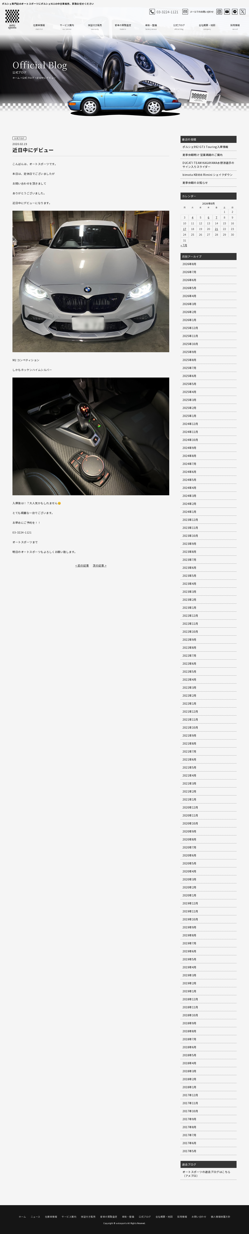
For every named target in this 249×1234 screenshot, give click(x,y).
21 (216, 229)
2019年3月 (189, 975)
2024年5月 (189, 480)
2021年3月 (189, 783)
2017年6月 (189, 1143)
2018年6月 (189, 1047)
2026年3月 (189, 304)
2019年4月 (189, 967)
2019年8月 (189, 935)
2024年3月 (189, 496)
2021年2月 (189, 791)
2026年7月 (189, 272)
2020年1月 (189, 895)
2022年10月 (190, 631)
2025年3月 (189, 400)
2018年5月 (189, 1055)
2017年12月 (190, 1095)
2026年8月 (189, 264)
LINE (235, 12)
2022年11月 (190, 623)
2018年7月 (189, 1039)
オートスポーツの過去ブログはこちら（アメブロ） (206, 1174)
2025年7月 (189, 368)
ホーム (16, 77)
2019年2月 (189, 983)
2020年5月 (189, 863)
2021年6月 (189, 759)
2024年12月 (190, 424)
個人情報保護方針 (220, 1216)
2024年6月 (189, 472)
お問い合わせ (199, 1216)
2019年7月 (189, 943)
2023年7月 (189, 560)
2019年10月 (190, 919)
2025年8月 (189, 360)
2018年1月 (189, 1087)
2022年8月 (189, 647)
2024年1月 (189, 512)
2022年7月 (189, 655)
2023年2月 (189, 600)
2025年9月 (189, 352)
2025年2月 (189, 408)
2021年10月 (190, 727)
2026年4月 (189, 296)
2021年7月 (189, 751)
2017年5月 (189, 1151)
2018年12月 (190, 999)
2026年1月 (189, 320)
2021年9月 (189, 735)
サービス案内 (67, 26)
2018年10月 (190, 1015)
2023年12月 (190, 520)
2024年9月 (189, 448)
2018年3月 (189, 1071)
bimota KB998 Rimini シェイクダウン (207, 175)
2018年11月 (190, 1007)
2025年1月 (189, 416)
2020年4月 (189, 871)
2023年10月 (190, 536)
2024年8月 (189, 456)
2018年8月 (189, 1031)
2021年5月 (189, 767)
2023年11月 (190, 528)
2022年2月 (189, 695)
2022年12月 (190, 615)
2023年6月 (189, 568)
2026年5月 (189, 288)
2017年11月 (190, 1103)
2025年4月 (189, 392)
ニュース (35, 1216)
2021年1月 (189, 799)
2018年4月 (189, 1063)
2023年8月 (189, 552)
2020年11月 (190, 815)
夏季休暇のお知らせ (195, 183)
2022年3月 (189, 687)
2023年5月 (189, 576)
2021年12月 (190, 711)
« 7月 (184, 245)
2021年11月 (190, 719)
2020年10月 (190, 823)
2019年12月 (190, 903)
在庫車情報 (39, 26)
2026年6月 (189, 280)
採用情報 (235, 26)
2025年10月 (190, 344)
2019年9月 (189, 927)
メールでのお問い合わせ (201, 11)
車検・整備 (151, 26)
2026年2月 (189, 312)
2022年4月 (189, 679)
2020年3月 (189, 879)
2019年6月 (189, 951)
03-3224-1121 (167, 11)
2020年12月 (190, 807)
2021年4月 (189, 775)
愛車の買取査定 (123, 26)
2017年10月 (190, 1111)
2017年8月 (189, 1127)
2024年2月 (189, 504)
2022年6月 (189, 663)
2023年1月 (189, 607)
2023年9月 (189, 544)
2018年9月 (189, 1023)
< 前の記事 (82, 565)
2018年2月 (189, 1079)
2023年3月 (189, 592)
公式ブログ (179, 26)
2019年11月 (190, 911)
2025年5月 (189, 384)
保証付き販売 (95, 26)
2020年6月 (189, 855)
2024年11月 (190, 432)
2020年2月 (189, 887)
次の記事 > (99, 565)
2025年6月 (189, 376)
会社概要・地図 (207, 26)
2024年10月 (190, 440)
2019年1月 (189, 991)
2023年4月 (189, 584)
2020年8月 (189, 839)
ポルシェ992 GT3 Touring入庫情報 (205, 147)
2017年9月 (189, 1119)
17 (184, 229)
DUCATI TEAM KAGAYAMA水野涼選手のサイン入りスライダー (208, 165)
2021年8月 (189, 743)
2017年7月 (189, 1135)
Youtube (227, 12)
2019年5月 (189, 959)
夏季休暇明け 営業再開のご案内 (202, 155)
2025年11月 (190, 336)
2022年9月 (189, 639)
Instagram (219, 12)
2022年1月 (189, 703)
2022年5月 (189, 671)
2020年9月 (189, 831)
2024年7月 (189, 464)
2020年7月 (189, 847)
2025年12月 (190, 328)
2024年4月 (189, 488)
